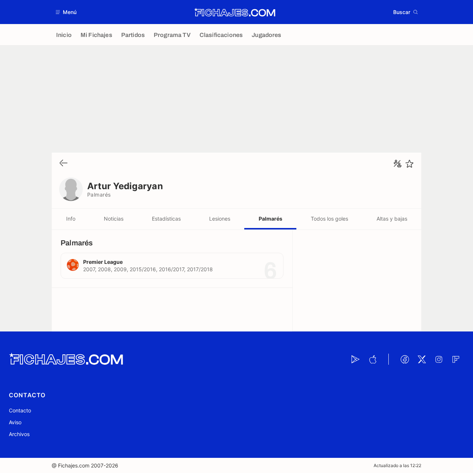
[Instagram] (438, 359)
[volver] (63, 164)
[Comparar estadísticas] (397, 163)
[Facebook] (404, 359)
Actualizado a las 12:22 (397, 465)
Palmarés (270, 218)
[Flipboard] (455, 359)
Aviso (15, 422)
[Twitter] (421, 359)
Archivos (19, 434)
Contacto (20, 410)
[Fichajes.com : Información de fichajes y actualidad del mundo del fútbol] (235, 12)
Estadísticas (166, 218)
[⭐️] (409, 163)
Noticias (113, 218)
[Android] (355, 359)
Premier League (103, 262)
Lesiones (219, 218)
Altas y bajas (392, 218)
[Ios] (372, 359)
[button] (66, 12)
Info (70, 218)
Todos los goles (329, 218)
